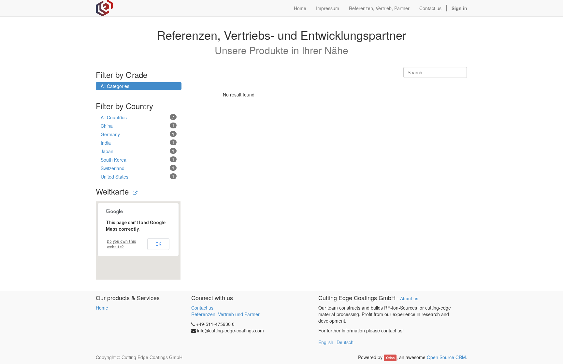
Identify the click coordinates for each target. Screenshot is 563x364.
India (137, 142)
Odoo (390, 357)
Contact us (202, 307)
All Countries (137, 117)
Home (102, 307)
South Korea (137, 159)
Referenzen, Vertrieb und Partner (225, 314)
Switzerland (137, 168)
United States (137, 176)
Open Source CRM (446, 357)
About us (409, 298)
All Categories (115, 86)
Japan (137, 151)
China (137, 126)
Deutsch (345, 342)
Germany (137, 134)
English (325, 342)
